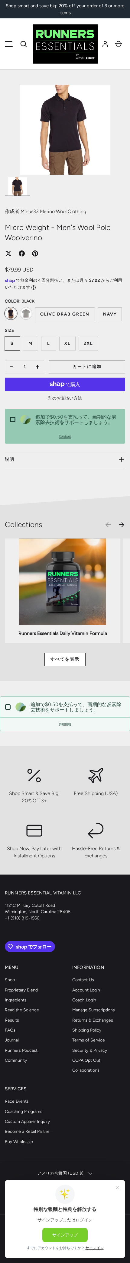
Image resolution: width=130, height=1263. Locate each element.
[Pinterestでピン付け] (35, 253)
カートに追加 (87, 366)
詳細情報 (65, 436)
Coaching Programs (23, 1111)
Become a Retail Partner (28, 1131)
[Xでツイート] (8, 253)
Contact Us (83, 979)
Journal (12, 1040)
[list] (65, 130)
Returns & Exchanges (92, 1020)
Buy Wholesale (19, 1141)
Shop (10, 979)
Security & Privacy (89, 1050)
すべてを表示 (65, 659)
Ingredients (16, 1000)
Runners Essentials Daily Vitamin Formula (62, 633)
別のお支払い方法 (65, 398)
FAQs (10, 1030)
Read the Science (22, 1010)
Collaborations (85, 1070)
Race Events (17, 1101)
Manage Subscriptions (93, 1010)
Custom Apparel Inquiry (27, 1121)
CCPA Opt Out (86, 1060)
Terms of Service (88, 1040)
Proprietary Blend (21, 990)
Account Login (86, 990)
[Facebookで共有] (21, 253)
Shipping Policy (86, 1030)
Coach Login (84, 1000)
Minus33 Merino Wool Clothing (53, 211)
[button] (23, 44)
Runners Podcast (21, 1050)
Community (16, 1060)
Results (12, 1020)
